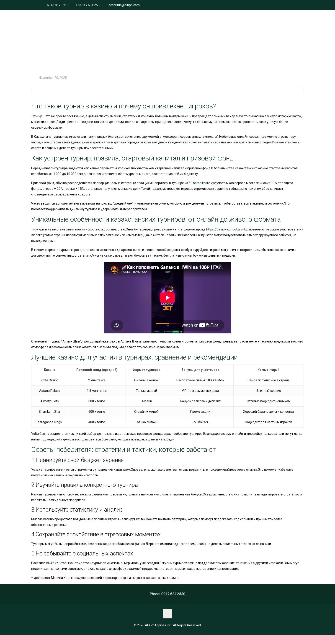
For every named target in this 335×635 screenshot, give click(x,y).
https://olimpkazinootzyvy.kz (227, 229)
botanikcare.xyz (204, 183)
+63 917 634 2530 (88, 5)
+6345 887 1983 (56, 5)
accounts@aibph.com (124, 5)
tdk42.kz (52, 563)
